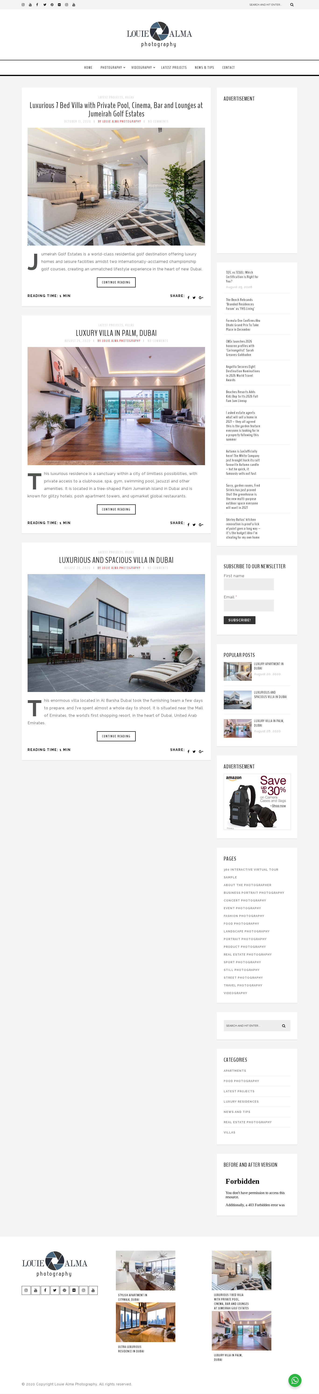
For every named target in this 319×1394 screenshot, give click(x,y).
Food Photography (241, 923)
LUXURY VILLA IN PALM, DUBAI (116, 333)
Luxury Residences (241, 1101)
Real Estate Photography (248, 954)
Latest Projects (174, 67)
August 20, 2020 (77, 568)
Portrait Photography (245, 939)
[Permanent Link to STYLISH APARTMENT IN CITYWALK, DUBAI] (145, 1289)
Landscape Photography (247, 931)
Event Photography (242, 908)
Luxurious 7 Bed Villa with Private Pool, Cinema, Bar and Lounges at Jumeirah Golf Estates (116, 109)
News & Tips (204, 67)
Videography (141, 67)
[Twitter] (46, 4)
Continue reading (116, 282)
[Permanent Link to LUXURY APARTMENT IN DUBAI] (238, 679)
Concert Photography (245, 900)
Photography (111, 67)
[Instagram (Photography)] (25, 4)
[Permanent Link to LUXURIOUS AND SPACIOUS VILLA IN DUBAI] (238, 708)
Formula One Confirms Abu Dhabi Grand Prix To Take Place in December (243, 325)
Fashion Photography (244, 916)
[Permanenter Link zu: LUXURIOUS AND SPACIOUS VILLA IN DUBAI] (116, 690)
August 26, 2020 (78, 341)
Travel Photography (243, 985)
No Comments (158, 121)
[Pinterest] (54, 4)
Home (88, 67)
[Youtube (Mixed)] (75, 4)
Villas (129, 97)
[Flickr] (61, 4)
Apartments (235, 1070)
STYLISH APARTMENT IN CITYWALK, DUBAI (132, 1297)
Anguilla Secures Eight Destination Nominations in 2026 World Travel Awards (243, 373)
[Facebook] (39, 4)
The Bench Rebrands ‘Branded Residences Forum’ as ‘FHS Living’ (240, 304)
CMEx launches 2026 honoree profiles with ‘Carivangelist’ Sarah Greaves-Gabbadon (240, 348)
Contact (228, 67)
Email (230, 597)
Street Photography (243, 977)
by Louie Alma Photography (119, 121)
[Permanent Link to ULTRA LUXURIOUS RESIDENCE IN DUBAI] (145, 1341)
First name (234, 576)
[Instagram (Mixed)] (68, 4)
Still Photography (242, 970)
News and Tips (237, 1112)
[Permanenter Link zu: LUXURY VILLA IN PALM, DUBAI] (116, 464)
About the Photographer (247, 885)
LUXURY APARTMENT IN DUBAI (269, 666)
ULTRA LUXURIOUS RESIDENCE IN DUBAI (131, 1349)
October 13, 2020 (77, 121)
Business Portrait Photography (254, 892)
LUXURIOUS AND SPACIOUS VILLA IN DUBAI (116, 560)
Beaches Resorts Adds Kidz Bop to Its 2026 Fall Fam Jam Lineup (242, 396)
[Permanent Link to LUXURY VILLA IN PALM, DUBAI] (238, 736)
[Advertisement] (257, 176)
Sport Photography (242, 962)
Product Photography (245, 947)
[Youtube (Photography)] (32, 4)
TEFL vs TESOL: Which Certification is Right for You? (242, 277)
